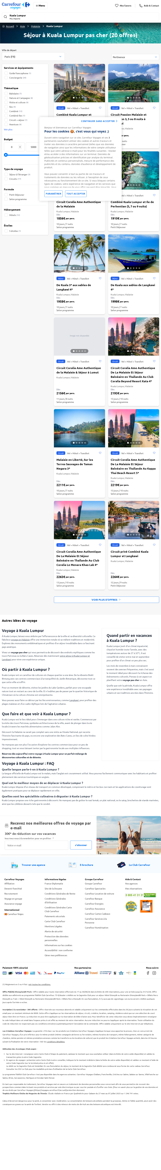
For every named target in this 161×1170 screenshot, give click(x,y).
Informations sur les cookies (58, 945)
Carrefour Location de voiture (99, 893)
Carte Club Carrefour (55, 921)
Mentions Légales (53, 926)
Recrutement (11, 893)
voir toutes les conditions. (39, 984)
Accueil (10, 26)
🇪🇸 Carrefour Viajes (13, 914)
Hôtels (14, 215)
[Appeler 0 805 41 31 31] (141, 895)
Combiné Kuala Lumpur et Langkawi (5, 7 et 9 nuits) (74, 117)
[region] (80, 159)
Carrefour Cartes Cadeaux (97, 913)
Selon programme (18, 199)
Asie (22, 26)
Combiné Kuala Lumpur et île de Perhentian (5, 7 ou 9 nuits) (132, 204)
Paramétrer (53, 193)
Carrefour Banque (93, 898)
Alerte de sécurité (54, 931)
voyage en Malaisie (20, 639)
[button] (80, 17)
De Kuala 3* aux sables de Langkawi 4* (73, 287)
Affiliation (9, 883)
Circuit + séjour (18, 119)
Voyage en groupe (13, 898)
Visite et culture (18, 102)
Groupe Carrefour (93, 883)
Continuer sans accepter (98, 121)
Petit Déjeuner (16, 194)
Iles (12, 106)
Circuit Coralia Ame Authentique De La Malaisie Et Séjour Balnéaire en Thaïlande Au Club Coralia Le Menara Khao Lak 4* (78, 558)
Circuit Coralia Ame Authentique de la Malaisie (78, 204)
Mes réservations (133, 888)
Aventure (15, 124)
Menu (42, 5)
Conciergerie (17, 77)
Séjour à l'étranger (19, 174)
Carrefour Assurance (95, 908)
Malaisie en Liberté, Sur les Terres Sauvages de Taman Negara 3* (74, 464)
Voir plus (8, 129)
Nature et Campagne (21, 97)
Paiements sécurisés (55, 916)
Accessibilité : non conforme (59, 950)
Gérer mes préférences (56, 955)
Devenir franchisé (13, 888)
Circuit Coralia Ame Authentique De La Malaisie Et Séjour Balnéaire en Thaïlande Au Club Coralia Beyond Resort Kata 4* (133, 374)
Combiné (15, 111)
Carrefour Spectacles (95, 888)
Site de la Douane (53, 888)
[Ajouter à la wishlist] (100, 108)
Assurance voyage (13, 903)
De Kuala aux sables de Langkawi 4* (133, 287)
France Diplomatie (54, 883)
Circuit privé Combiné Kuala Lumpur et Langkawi (129, 554)
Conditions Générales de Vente (60, 893)
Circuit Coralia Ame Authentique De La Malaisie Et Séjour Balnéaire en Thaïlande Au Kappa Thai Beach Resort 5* (133, 466)
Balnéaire (15, 93)
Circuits (15, 178)
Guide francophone (20, 73)
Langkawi (74, 700)
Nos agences (131, 883)
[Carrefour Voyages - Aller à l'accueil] (16, 5)
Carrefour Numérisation (96, 927)
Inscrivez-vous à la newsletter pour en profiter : (29, 838)
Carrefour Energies (94, 903)
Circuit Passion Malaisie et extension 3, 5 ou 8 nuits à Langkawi (129, 119)
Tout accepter (76, 193)
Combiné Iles (17, 115)
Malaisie (35, 26)
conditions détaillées (56, 1041)
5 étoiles (15, 230)
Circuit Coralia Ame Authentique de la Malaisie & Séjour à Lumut (78, 370)
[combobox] (33, 56)
